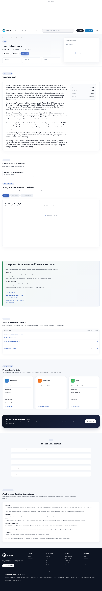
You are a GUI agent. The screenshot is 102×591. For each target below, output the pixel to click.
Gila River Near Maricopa (10, 348)
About (85, 556)
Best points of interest (88, 577)
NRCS (93, 588)
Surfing (48, 571)
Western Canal (8, 389)
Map (31, 30)
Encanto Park (8, 385)
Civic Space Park (74, 399)
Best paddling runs (72, 577)
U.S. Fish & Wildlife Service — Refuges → (15, 300)
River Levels (30, 562)
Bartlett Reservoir (9, 399)
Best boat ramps (59, 577)
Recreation (24, 30)
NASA (96, 588)
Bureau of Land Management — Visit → (15, 295)
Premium (86, 558)
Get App (80, 30)
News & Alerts (68, 558)
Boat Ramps (48, 564)
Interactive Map (68, 556)
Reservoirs (29, 560)
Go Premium (89, 30)
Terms (85, 560)
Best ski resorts (10, 577)
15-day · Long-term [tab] (26, 195)
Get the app (90, 421)
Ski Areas (48, 556)
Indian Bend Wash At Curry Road (12, 341)
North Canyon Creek (9, 402)
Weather (67, 564)
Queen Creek (7, 392)
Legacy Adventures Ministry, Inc (45, 385)
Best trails (8, 580)
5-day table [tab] (15, 195)
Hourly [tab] (5, 195)
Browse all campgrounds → (44, 406)
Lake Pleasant (8, 396)
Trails (47, 569)
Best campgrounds (23, 577)
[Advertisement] (51, 14)
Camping (48, 562)
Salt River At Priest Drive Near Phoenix (13, 334)
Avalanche (29, 564)
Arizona (12, 37)
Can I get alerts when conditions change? (25, 474)
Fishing (48, 560)
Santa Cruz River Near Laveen (11, 344)
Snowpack (29, 556)
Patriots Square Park (75, 396)
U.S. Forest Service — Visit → (12, 297)
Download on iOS (9, 565)
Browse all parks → (75, 406)
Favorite (6, 53)
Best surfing (17, 580)
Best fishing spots (46, 577)
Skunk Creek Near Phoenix (10, 352)
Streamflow (29, 558)
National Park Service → (11, 292)
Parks (8, 37)
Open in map (25, 53)
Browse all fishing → (9, 406)
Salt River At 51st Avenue (10, 337)
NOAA (91, 588)
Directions (15, 53)
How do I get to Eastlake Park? (22, 468)
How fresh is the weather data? (22, 456)
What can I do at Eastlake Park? (22, 450)
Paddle (47, 558)
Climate (17, 30)
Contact (85, 564)
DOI (99, 588)
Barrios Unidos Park (75, 392)
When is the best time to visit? (21, 462)
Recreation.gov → (10, 302)
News (37, 30)
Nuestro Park (74, 389)
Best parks (34, 577)
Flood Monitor (68, 562)
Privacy (85, 562)
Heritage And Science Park (77, 385)
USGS (88, 588)
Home (3, 37)
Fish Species (68, 560)
